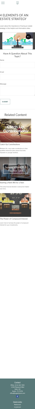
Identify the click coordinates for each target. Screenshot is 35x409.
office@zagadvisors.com (17, 393)
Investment (17, 407)
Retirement (17, 405)
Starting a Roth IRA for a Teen (12, 183)
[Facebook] (17, 396)
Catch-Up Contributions (10, 144)
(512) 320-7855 (19, 385)
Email (2, 72)
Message (3, 84)
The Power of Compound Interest (14, 219)
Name (2, 60)
